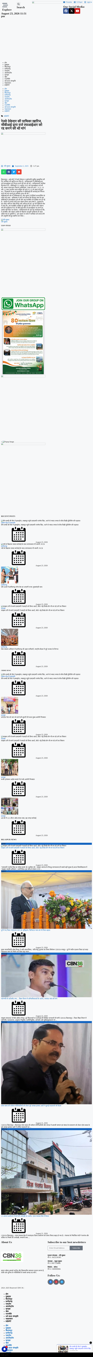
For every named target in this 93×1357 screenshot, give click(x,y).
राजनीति (7, 79)
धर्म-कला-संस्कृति (10, 81)
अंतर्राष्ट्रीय (8, 73)
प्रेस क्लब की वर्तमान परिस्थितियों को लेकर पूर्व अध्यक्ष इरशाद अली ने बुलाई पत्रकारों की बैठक (31, 1106)
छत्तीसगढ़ (8, 69)
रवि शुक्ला (4, 222)
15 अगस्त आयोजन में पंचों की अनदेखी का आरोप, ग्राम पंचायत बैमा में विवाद (25, 1216)
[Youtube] (77, 11)
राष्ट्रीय (7, 71)
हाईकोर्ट (7, 85)
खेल (6, 77)
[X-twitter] (72, 11)
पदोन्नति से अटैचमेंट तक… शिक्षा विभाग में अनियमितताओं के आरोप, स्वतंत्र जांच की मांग (29, 999)
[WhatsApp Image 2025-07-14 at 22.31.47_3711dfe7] (23, 310)
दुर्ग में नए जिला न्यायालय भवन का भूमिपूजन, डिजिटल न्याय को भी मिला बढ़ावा (25, 930)
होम (6, 63)
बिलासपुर (8, 67)
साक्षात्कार (8, 83)
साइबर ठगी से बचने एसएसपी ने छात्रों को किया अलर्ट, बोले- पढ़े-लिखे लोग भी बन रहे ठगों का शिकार (32, 848)
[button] (18, 4)
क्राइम (7, 75)
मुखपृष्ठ (7, 65)
